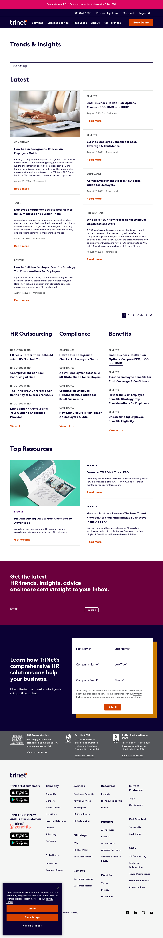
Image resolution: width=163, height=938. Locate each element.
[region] (32, 909)
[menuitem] (82, 13)
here (137, 696)
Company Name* (87, 664)
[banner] (81, 4)
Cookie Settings (32, 925)
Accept (32, 908)
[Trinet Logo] (19, 22)
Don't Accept (32, 917)
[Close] (58, 887)
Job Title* (121, 664)
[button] (112, 707)
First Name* (83, 648)
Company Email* (87, 680)
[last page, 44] (151, 315)
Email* (14, 608)
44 (142, 315)
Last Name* (122, 648)
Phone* (119, 680)
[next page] (146, 315)
